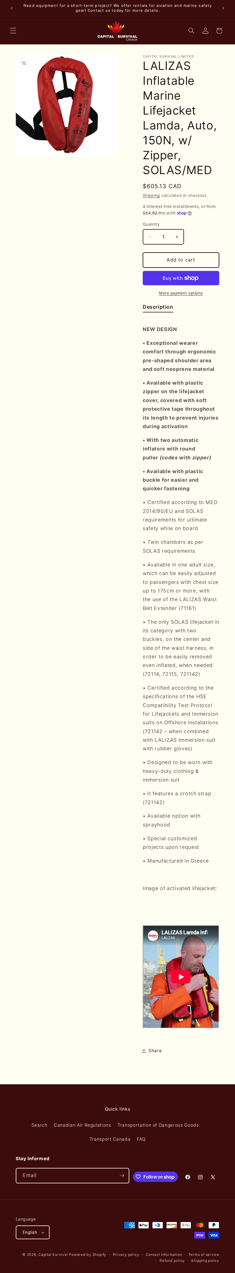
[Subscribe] (122, 1175)
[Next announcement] (223, 8)
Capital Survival (53, 1254)
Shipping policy (205, 1260)
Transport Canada (110, 1139)
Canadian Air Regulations (82, 1125)
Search (40, 1125)
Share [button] (155, 1050)
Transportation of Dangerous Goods (158, 1125)
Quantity (151, 224)
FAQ (141, 1139)
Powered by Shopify (87, 1254)
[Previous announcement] (11, 8)
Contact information (164, 1254)
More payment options (181, 293)
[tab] (158, 308)
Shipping (151, 195)
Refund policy (172, 1260)
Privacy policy (126, 1254)
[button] (13, 31)
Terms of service (204, 1254)
